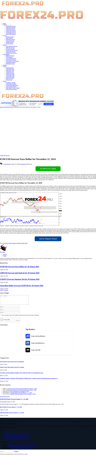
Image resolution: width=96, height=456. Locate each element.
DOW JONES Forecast (11, 46)
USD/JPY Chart (10, 71)
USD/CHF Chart (10, 73)
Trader (4, 81)
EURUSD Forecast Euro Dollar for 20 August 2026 (19, 267)
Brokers (5, 65)
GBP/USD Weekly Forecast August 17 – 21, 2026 (12, 412)
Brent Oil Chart (9, 78)
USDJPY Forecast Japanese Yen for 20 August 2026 (19, 279)
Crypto (4, 35)
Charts (4, 66)
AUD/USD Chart (10, 75)
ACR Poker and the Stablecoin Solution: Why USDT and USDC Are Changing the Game (21, 372)
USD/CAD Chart (10, 74)
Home (4, 23)
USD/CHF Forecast (10, 30)
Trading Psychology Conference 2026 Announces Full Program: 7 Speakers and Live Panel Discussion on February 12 (29, 378)
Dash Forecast (9, 38)
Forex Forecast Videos (11, 89)
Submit (16, 451)
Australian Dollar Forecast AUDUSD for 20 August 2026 (21, 286)
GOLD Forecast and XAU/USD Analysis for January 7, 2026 (22, 388)
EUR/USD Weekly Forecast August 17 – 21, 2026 (14, 399)
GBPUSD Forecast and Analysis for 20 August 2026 (19, 273)
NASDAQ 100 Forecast (12, 50)
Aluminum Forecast (10, 62)
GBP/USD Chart (10, 70)
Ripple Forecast (9, 42)
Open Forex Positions (11, 84)
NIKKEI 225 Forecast (11, 53)
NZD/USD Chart (10, 77)
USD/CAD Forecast (11, 31)
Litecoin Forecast (10, 41)
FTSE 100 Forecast (10, 51)
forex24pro (6, 164)
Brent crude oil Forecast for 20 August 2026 (13, 437)
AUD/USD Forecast (11, 32)
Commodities (6, 54)
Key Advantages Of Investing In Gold (20, 391)
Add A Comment (4, 290)
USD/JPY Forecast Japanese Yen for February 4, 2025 (23, 394)
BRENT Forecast (10, 55)
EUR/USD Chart (10, 69)
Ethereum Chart (10, 67)
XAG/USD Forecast (11, 59)
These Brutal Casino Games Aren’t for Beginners (12, 361)
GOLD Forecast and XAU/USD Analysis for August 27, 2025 (21, 390)
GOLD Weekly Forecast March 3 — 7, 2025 (21, 392)
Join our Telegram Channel (48, 239)
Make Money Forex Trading (12, 88)
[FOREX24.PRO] (41, 21)
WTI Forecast (9, 57)
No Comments (22, 164)
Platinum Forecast (10, 63)
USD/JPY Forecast (10, 28)
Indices (4, 45)
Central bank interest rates (12, 85)
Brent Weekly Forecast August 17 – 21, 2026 (11, 407)
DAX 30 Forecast (10, 49)
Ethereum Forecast (10, 39)
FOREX (5, 24)
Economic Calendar (10, 82)
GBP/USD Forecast (10, 27)
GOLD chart (9, 80)
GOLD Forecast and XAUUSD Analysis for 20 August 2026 (17, 438)
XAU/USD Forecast (11, 58)
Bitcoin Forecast (10, 36)
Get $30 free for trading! (48, 168)
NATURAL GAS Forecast (12, 61)
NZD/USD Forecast (11, 34)
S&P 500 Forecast (10, 47)
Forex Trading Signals (11, 86)
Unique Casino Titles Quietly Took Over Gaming (12, 367)
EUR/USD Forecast (11, 26)
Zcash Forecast (9, 43)
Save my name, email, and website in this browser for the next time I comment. (20, 315)
